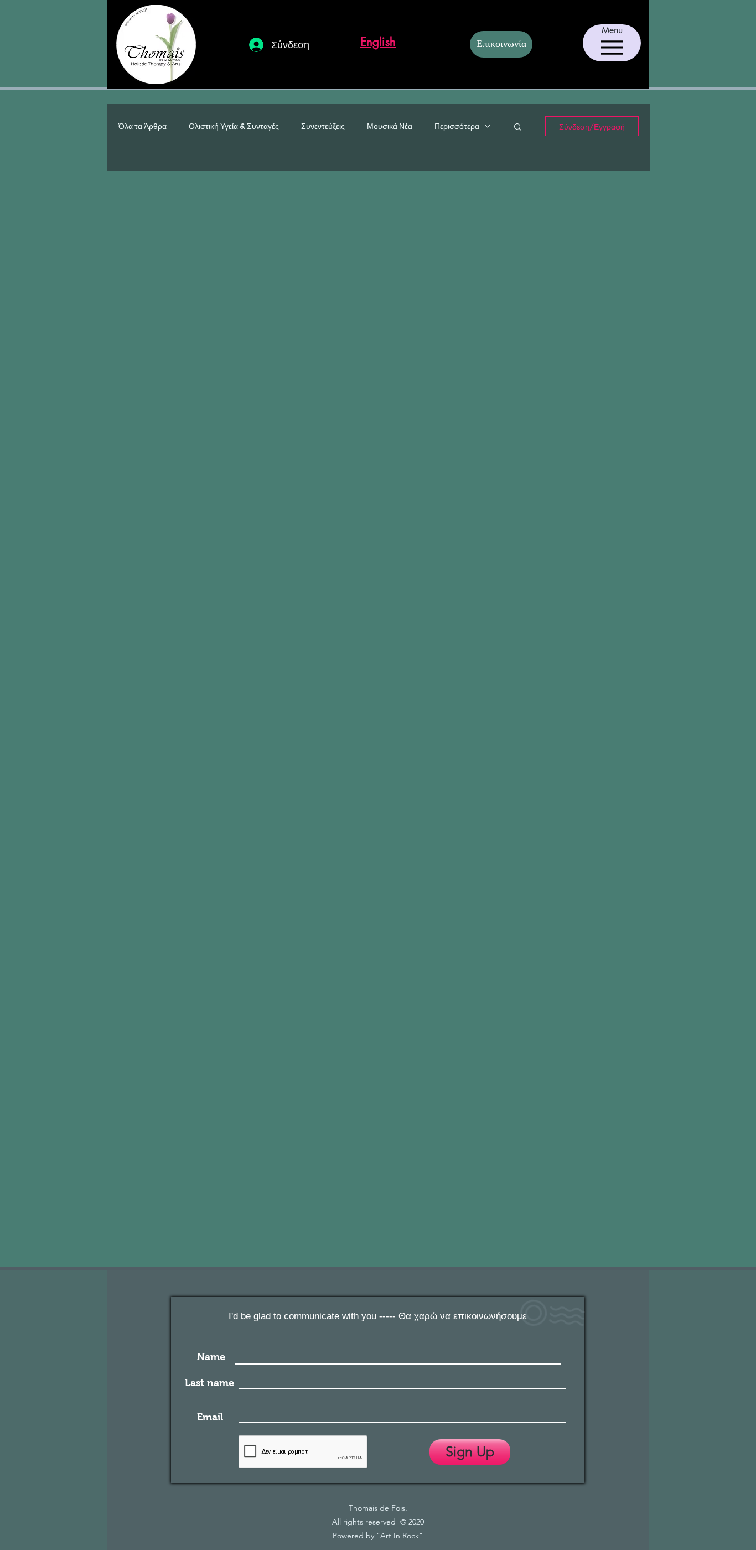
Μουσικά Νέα (389, 126)
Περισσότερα (456, 126)
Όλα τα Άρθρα (142, 126)
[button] (517, 127)
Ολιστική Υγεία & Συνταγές (234, 126)
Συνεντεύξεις (323, 126)
